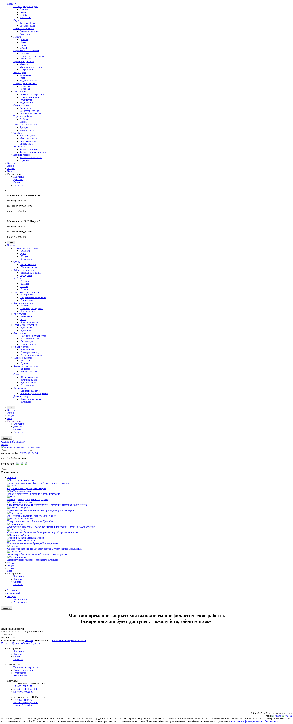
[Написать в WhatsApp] (17, 464)
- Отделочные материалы (33, 297)
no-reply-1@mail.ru (23, 691)
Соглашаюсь (271, 721)
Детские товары (21, 154)
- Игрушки (25, 401)
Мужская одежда (28, 138)
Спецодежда (26, 143)
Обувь (16, 20)
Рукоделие (25, 34)
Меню (4, 444)
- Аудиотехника (28, 344)
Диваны (24, 39)
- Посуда (24, 256)
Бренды (11, 163)
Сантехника (26, 58)
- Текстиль (25, 250)
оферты (29, 640)
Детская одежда (28, 141)
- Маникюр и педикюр (31, 308)
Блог (9, 171)
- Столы (24, 286)
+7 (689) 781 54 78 (28, 453)
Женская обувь (27, 23)
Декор (23, 12)
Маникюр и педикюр (31, 67)
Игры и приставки (29, 97)
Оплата (17, 182)
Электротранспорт (29, 111)
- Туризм (24, 363)
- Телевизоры (26, 341)
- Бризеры (25, 368)
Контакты (18, 176)
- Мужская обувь (28, 267)
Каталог (11, 3)
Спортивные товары (30, 113)
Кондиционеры (28, 130)
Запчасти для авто (29, 149)
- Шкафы (24, 283)
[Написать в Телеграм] (22, 464)
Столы (23, 45)
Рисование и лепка (29, 31)
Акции (10, 165)
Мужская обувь (27, 25)
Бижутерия (25, 75)
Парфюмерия (26, 69)
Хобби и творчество (23, 28)
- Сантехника (26, 300)
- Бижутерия (26, 316)
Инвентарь (25, 17)
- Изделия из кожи (29, 322)
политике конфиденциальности (246, 721)
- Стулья (24, 289)
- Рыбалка (25, 360)
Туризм (23, 122)
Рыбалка (24, 119)
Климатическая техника (25, 124)
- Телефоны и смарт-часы (33, 336)
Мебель (17, 36)
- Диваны (24, 281)
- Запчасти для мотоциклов (34, 393)
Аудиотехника (27, 102)
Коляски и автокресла (31, 157)
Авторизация (20, 599)
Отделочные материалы (32, 56)
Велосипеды (26, 108)
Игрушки (24, 160)
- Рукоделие (26, 275)
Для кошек (25, 86)
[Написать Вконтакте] (26, 464)
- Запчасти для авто (30, 390)
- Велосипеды (27, 349)
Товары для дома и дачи (25, 6)
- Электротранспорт (30, 352)
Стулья (23, 47)
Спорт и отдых (21, 105)
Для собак (25, 89)
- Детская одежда (28, 382)
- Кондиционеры (28, 371)
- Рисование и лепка (30, 272)
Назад (11, 242)
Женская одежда (28, 135)
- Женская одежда (29, 377)
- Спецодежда (27, 385)
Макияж (24, 64)
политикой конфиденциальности (69, 640)
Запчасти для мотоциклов (33, 152)
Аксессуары (19, 72)
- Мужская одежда (29, 379)
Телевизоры (26, 100)
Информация (14, 421)
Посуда (23, 14)
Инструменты (27, 53)
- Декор (23, 253)
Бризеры (24, 127)
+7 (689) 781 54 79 (22, 699)
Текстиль (24, 9)
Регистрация (20, 602)
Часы (22, 78)
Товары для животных (25, 83)
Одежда (17, 132)
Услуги (11, 168)
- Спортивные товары (31, 355)
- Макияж (24, 305)
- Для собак (25, 330)
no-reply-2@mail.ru (23, 705)
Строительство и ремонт (26, 50)
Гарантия (18, 185)
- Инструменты (27, 294)
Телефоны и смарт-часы (32, 94)
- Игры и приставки (30, 338)
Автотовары (19, 146)
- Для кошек (26, 327)
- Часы (23, 319)
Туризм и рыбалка (22, 116)
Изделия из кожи (28, 80)
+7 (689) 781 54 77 (22, 686)
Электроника (20, 91)
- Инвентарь (26, 259)
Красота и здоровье (23, 61)
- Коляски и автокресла (32, 399)
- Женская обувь (28, 264)
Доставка (18, 179)
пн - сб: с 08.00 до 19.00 (25, 689)
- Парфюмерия (27, 311)
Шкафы (23, 42)
